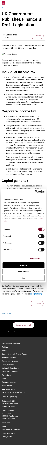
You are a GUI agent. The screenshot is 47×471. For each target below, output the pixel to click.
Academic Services (9, 358)
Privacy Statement (11, 456)
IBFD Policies (7, 386)
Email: (4, 397)
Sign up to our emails (23, 325)
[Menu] (43, 3)
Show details (35, 258)
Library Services (8, 365)
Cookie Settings (10, 464)
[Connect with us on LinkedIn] (27, 332)
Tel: (3, 392)
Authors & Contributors (10, 368)
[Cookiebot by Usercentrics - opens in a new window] (34, 191)
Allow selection (23, 271)
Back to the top (6, 313)
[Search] (34, 3)
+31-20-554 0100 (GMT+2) (15, 392)
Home (3, 8)
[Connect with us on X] (21, 332)
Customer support (9, 382)
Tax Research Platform (11, 344)
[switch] (41, 236)
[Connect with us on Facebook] (37, 332)
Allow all (23, 265)
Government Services (10, 361)
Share (38, 36)
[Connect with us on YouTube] (32, 332)
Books (4, 351)
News (9, 8)
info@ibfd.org (12, 397)
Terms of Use (9, 468)
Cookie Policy (9, 460)
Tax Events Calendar (9, 372)
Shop (4, 426)
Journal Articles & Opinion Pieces (14, 354)
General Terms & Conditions (15, 452)
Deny (23, 278)
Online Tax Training (9, 433)
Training (5, 347)
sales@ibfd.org (36, 294)
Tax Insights (6, 375)
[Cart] (39, 3)
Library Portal (7, 437)
